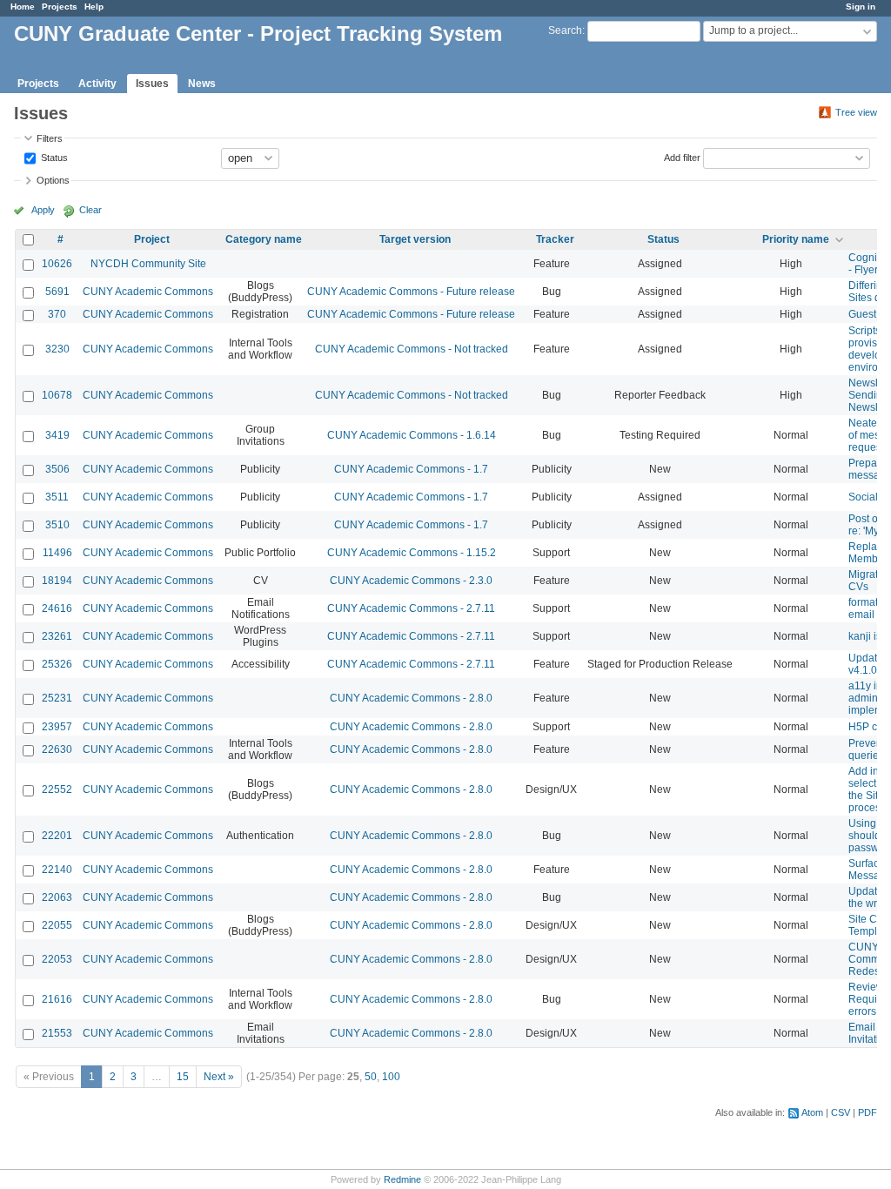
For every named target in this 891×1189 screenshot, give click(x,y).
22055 (57, 925)
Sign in (860, 6)
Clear (90, 210)
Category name (263, 239)
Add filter (682, 156)
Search (565, 30)
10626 (57, 264)
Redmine (402, 1179)
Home (22, 6)
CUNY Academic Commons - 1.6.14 (411, 435)
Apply (43, 210)
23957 (57, 727)
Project (152, 239)
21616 (57, 999)
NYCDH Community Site (148, 264)
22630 (57, 749)
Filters (50, 138)
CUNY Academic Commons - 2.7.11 (411, 608)
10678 (57, 395)
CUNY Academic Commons (148, 291)
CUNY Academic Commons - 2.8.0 (411, 698)
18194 (57, 580)
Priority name (795, 239)
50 (371, 1077)
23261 (57, 636)
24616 (57, 608)
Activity (97, 83)
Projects (59, 6)
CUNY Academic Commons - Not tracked (411, 349)
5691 (57, 291)
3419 (57, 435)
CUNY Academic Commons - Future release (411, 291)
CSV (840, 1112)
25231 (57, 698)
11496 (57, 553)
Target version (415, 239)
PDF (867, 1112)
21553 (57, 1033)
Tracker (555, 239)
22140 (57, 869)
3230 (57, 349)
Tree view (856, 112)
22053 (57, 959)
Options (53, 180)
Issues (152, 83)
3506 (57, 469)
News (202, 83)
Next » (219, 1077)
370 (57, 314)
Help (94, 6)
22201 (57, 836)
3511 (57, 497)
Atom (812, 1112)
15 (183, 1077)
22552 (57, 789)
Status (53, 156)
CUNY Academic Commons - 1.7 (411, 469)
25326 (57, 664)
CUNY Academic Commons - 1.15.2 (411, 553)
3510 (57, 525)
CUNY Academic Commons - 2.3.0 (411, 580)
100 (391, 1077)
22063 (57, 897)
